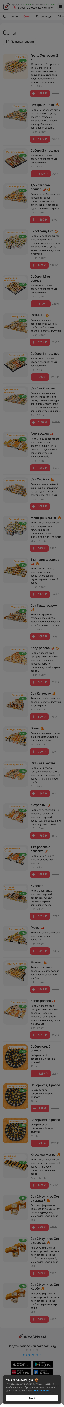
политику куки (41, 1390)
